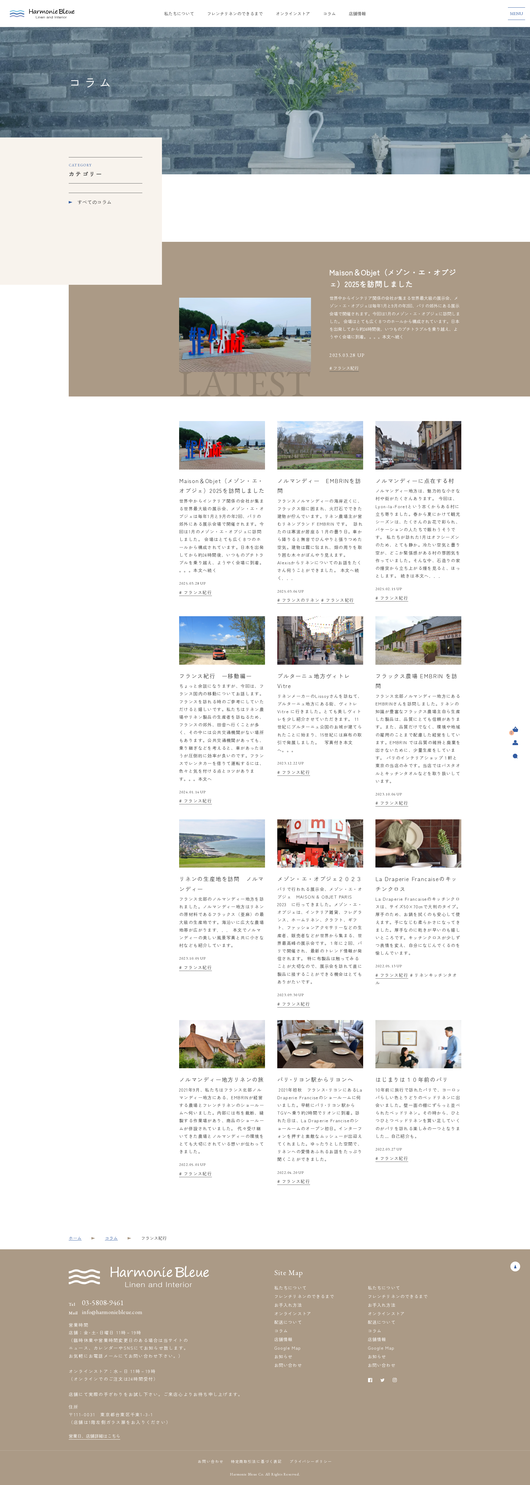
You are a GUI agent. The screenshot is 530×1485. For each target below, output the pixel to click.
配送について (288, 1322)
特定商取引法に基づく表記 (256, 1461)
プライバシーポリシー (311, 1461)
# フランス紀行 (344, 368)
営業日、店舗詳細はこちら (94, 1436)
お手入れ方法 (288, 1305)
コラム (329, 13)
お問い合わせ (288, 1365)
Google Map (287, 1348)
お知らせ (283, 1356)
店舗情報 (357, 13)
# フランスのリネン (298, 600)
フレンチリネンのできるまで (235, 13)
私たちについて (179, 13)
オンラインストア (293, 13)
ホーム (75, 1238)
